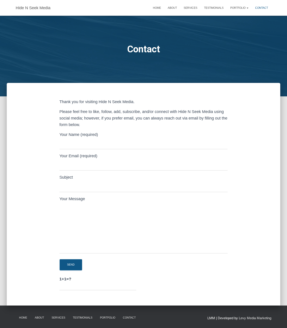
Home (157, 7)
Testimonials (214, 7)
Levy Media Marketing (255, 318)
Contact (261, 7)
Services (190, 7)
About (172, 7)
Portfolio (238, 7)
